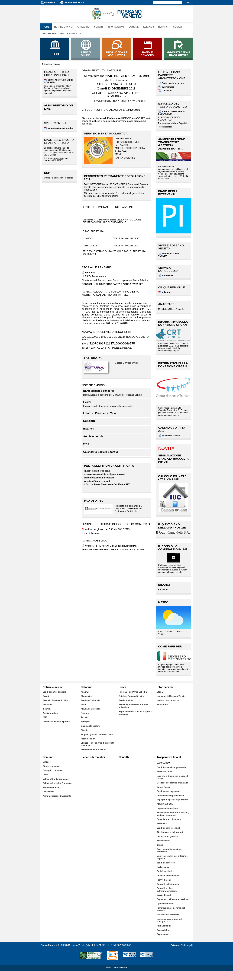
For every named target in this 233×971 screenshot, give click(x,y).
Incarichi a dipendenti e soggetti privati (172, 777)
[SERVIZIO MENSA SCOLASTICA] (98, 151)
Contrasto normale (74, 2)
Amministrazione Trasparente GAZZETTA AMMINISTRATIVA (171, 144)
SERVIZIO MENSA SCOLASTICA (106, 133)
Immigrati (85, 721)
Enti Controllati (164, 871)
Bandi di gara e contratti (168, 828)
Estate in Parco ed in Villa (99, 413)
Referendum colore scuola (94, 749)
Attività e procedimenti (168, 875)
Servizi (98, 26)
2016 (86, 444)
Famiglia (85, 713)
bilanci (160, 845)
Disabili (84, 730)
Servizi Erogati (164, 895)
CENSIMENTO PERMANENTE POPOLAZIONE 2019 (114, 178)
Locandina (167, 90)
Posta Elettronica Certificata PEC (112, 484)
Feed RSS (49, 2)
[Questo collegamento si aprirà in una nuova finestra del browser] (98, 368)
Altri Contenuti (164, 926)
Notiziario (89, 421)
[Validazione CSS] (147, 955)
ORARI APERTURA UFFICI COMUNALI (58, 81)
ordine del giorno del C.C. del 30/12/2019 (107, 529)
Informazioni (115, 26)
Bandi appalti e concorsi (98, 390)
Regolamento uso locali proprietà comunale (135, 712)
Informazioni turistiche (168, 700)
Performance (163, 867)
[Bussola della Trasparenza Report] (90, 955)
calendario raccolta (171, 435)
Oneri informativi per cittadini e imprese (172, 857)
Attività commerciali (90, 709)
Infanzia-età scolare (90, 726)
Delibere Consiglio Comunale (57, 783)
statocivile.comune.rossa (98, 477)
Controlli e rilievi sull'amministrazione (167, 889)
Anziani (84, 717)
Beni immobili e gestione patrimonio (169, 850)
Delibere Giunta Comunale (55, 779)
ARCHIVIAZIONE (165, 804)
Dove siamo (48, 791)
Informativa (167, 275)
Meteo (163, 602)
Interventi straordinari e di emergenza (169, 920)
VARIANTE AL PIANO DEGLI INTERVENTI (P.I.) (111, 545)
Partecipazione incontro (173, 83)
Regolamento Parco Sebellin (133, 692)
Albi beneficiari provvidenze (170, 795)
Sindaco (47, 762)
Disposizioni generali (167, 836)
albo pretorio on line (58, 107)
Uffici (45, 775)
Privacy (175, 945)
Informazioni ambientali (168, 915)
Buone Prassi (163, 787)
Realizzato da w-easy (116, 967)
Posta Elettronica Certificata (109, 465)
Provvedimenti (164, 880)
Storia (160, 692)
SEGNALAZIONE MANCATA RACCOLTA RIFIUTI (173, 458)
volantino (90, 272)
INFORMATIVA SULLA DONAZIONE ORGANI (173, 323)
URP (47, 173)
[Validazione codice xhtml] (130, 955)
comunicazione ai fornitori (61, 128)
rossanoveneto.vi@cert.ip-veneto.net (104, 474)
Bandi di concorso (166, 863)
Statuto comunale (51, 787)
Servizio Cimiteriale (90, 700)
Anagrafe (166, 304)
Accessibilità (163, 930)
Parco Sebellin (88, 739)
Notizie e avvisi (63, 26)
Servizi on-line (126, 700)
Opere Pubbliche (165, 903)
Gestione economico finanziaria (172, 783)
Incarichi (88, 428)
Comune (134, 26)
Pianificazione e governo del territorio (171, 909)
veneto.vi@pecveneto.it (97, 481)
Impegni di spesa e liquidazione (172, 800)
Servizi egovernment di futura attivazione (133, 706)
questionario (168, 87)
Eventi (87, 402)
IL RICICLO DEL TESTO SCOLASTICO (171, 112)
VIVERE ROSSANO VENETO (169, 254)
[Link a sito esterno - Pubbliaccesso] (112, 955)
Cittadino (83, 26)
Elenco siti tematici (155, 26)
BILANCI (164, 584)
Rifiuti (84, 705)
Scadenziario (163, 840)
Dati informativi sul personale (171, 767)
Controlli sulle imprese (168, 884)
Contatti (178, 26)
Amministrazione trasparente (57, 796)
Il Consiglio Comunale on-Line (172, 548)
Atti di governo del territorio (170, 832)
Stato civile (86, 696)
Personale (162, 823)
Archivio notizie (93, 436)
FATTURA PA (93, 357)
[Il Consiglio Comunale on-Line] (173, 558)
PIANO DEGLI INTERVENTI (167, 193)
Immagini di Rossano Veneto (171, 696)
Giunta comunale (51, 766)
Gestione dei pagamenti (168, 791)
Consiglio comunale (52, 770)
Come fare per (170, 646)
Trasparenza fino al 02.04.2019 (62, 33)
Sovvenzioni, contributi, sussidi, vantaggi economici (173, 813)
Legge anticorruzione (167, 808)
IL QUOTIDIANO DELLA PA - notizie (172, 526)
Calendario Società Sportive (100, 452)
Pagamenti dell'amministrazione (172, 899)
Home (46, 26)
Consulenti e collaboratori (169, 819)
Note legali (187, 945)
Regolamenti (163, 934)
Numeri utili (162, 705)
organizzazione (164, 771)
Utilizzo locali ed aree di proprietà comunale (97, 744)
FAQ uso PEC (94, 500)
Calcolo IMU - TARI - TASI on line (172, 478)
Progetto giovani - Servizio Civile (97, 734)
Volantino (166, 292)
